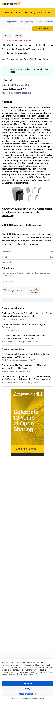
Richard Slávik (41, 59)
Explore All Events (43, 13)
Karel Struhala (8, 59)
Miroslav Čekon (23, 59)
